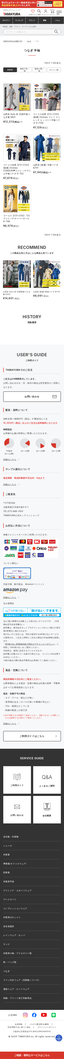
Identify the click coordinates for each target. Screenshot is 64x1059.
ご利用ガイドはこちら (32, 736)
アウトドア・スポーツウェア (17, 890)
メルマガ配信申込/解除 (39, 1024)
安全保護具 (8, 926)
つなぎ (28, 41)
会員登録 (18, 1024)
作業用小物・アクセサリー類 (17, 953)
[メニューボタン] (58, 12)
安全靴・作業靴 (11, 836)
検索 (39, 14)
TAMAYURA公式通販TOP (12, 41)
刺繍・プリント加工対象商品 (17, 998)
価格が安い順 (24, 70)
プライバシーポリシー (46, 1027)
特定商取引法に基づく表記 (19, 1027)
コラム (57, 20)
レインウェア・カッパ (14, 935)
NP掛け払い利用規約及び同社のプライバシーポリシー (30, 644)
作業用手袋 (8, 881)
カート (52, 14)
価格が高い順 (39, 70)
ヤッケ (6, 944)
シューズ (7, 845)
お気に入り (33, 14)
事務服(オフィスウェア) (15, 863)
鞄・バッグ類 (9, 962)
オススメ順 (54, 70)
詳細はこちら (9, 459)
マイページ (46, 14)
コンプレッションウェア (15, 908)
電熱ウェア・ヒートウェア (16, 989)
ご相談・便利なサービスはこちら (32, 1055)
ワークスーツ (9, 899)
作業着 (6, 854)
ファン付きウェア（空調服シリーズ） (21, 980)
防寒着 (6, 872)
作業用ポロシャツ (12, 917)
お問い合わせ (32, 396)
